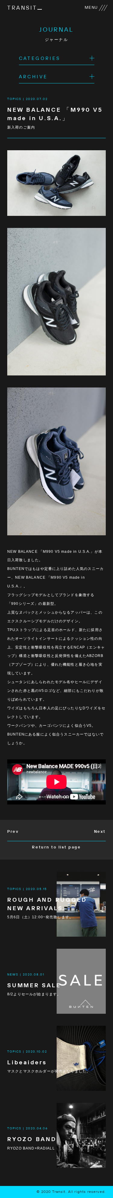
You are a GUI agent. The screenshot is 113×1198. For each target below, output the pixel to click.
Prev (13, 832)
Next (100, 832)
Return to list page (56, 847)
